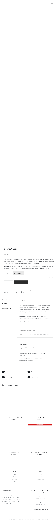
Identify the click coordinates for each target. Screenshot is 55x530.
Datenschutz (40, 479)
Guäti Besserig (14, 452)
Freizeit (12, 291)
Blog (14, 481)
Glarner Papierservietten (14, 417)
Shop (14, 476)
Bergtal (13, 292)
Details (21, 401)
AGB (41, 474)
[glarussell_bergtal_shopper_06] (27, 127)
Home (14, 474)
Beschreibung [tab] (5, 299)
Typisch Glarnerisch (26, 291)
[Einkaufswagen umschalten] (48, 3)
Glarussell (17, 291)
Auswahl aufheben (50, 277)
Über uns (14, 479)
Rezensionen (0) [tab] (6, 308)
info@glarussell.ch (40, 504)
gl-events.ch (44, 519)
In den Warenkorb (21, 282)
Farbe (8, 273)
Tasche (23, 292)
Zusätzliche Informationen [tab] (6, 304)
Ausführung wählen (10, 401)
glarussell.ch (21, 519)
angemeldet (28, 358)
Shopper (18, 292)
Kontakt (14, 484)
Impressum (40, 476)
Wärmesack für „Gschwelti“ (40, 452)
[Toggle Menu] (52, 2)
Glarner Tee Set (40, 417)
